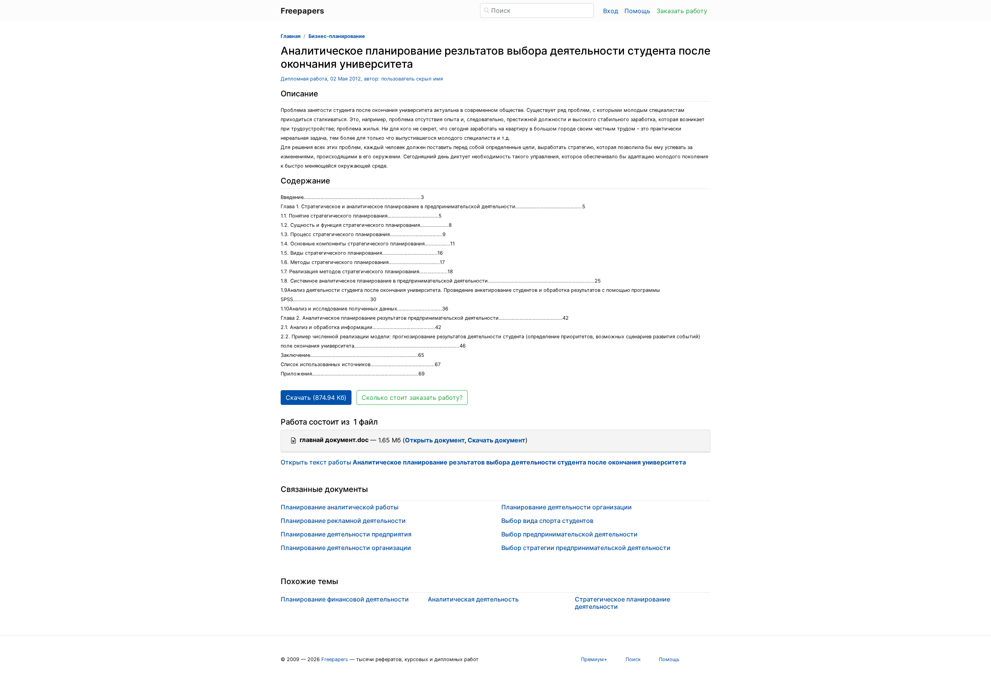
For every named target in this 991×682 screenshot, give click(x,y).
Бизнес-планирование (337, 36)
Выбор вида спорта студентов (547, 520)
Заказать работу (682, 11)
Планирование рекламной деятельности (343, 520)
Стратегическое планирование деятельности (622, 602)
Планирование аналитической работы (339, 507)
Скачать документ (496, 440)
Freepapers (334, 659)
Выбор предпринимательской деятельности (569, 534)
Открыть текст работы (483, 462)
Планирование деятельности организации (346, 548)
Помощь (637, 11)
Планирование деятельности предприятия (346, 534)
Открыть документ (435, 440)
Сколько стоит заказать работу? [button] (412, 397)
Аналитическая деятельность (473, 599)
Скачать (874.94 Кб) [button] (316, 397)
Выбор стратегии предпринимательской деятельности (585, 548)
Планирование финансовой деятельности (345, 599)
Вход (610, 11)
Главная (290, 36)
